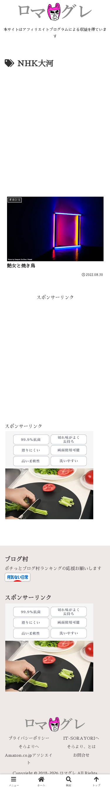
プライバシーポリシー (28, 738)
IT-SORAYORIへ (81, 738)
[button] (98, 718)
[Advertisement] (55, 128)
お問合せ (81, 755)
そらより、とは (81, 747)
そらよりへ (28, 747)
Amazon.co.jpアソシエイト (29, 759)
